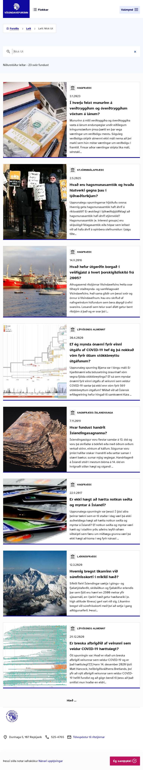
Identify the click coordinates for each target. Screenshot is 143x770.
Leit (28, 28)
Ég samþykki (122, 761)
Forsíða (14, 28)
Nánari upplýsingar (51, 761)
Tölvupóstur (89, 737)
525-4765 (57, 737)
